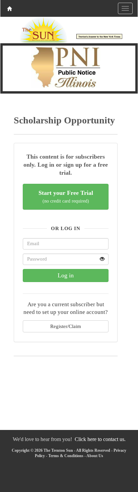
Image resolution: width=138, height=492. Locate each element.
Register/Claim (65, 326)
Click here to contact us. (100, 439)
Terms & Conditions (65, 455)
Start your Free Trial (66, 196)
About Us (94, 455)
